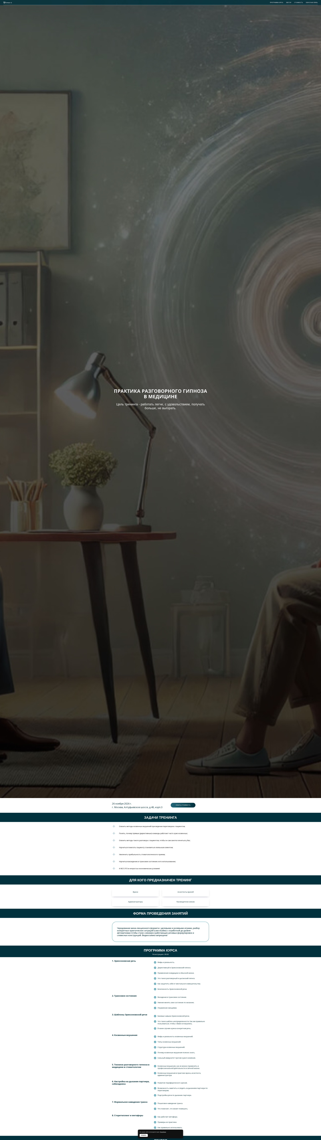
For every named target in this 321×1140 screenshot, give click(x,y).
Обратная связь (312, 2)
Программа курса (276, 2)
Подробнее (163, 1132)
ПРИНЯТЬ (143, 1135)
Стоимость (298, 2)
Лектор (288, 2)
